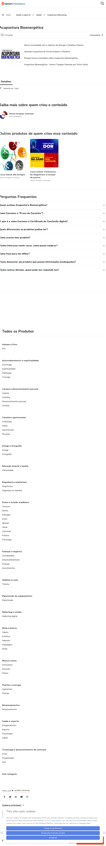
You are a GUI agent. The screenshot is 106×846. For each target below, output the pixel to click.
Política (5, 535)
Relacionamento (9, 709)
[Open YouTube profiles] (22, 797)
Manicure (6, 640)
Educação (6, 514)
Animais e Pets (9, 344)
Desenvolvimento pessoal (14, 401)
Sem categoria (9, 774)
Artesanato (7, 664)
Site (4, 762)
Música (5, 673)
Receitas (6, 434)
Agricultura (7, 689)
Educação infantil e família (15, 466)
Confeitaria (7, 421)
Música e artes (9, 660)
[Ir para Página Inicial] (14, 4)
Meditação (7, 373)
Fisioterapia (7, 733)
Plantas (5, 693)
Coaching (6, 397)
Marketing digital (9, 616)
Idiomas (5, 523)
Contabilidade (8, 555)
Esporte (5, 729)
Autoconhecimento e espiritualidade (20, 360)
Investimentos (8, 568)
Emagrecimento (9, 725)
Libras (4, 527)
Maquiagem (7, 644)
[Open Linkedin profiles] (16, 797)
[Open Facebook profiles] (4, 797)
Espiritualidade (9, 368)
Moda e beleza (9, 628)
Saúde (5, 737)
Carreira (5, 393)
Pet (4, 348)
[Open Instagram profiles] (27, 797)
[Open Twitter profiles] (10, 797)
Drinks (5, 425)
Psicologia (6, 539)
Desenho (6, 669)
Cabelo (5, 632)
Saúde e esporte (10, 721)
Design (5, 450)
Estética (6, 636)
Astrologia (7, 364)
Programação (8, 758)
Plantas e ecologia (11, 685)
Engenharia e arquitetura (14, 482)
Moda (4, 648)
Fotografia (7, 454)
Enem (4, 519)
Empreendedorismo (11, 559)
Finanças (6, 564)
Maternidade (8, 470)
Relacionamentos (11, 705)
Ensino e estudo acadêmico (15, 502)
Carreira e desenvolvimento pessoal (20, 389)
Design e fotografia (12, 446)
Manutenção (7, 600)
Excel (4, 753)
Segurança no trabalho (12, 490)
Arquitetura (7, 486)
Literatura (6, 531)
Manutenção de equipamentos (17, 596)
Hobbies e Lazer (10, 580)
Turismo (5, 584)
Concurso (6, 506)
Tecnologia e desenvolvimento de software (24, 749)
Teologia (6, 377)
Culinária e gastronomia (14, 417)
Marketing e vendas (12, 612)
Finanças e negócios (12, 551)
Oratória (5, 405)
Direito (5, 510)
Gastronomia (8, 429)
